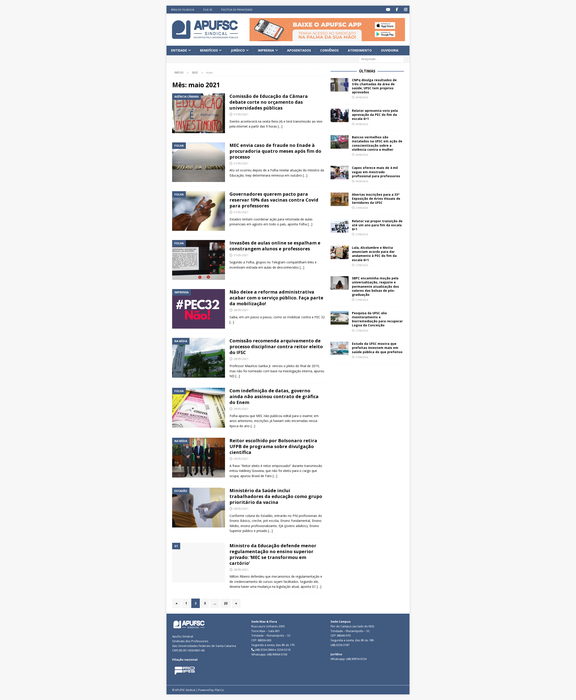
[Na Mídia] (198, 358)
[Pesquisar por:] (381, 59)
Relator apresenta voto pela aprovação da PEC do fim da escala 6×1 (375, 114)
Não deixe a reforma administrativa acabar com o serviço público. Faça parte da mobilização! (276, 298)
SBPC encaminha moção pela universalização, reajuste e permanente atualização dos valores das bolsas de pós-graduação (375, 286)
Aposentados (299, 50)
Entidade (179, 50)
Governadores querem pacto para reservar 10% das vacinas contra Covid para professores (274, 200)
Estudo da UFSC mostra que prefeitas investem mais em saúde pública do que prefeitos (377, 347)
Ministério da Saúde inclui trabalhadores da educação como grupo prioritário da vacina (276, 496)
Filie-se (207, 9)
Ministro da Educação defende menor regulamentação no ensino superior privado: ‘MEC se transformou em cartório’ (273, 554)
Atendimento (360, 50)
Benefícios (209, 50)
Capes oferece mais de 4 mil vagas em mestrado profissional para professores (376, 172)
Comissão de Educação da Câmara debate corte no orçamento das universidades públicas (269, 102)
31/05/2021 (241, 114)
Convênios (329, 50)
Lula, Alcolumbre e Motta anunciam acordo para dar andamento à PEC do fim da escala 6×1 (374, 253)
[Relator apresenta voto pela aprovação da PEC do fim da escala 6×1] (340, 115)
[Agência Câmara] (198, 113)
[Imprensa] (198, 309)
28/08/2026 (362, 97)
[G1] (198, 563)
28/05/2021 (241, 310)
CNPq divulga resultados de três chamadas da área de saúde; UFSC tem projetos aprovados (374, 86)
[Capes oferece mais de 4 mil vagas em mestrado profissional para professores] (340, 172)
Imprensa (266, 50)
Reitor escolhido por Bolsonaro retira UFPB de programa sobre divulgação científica (273, 446)
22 (225, 603)
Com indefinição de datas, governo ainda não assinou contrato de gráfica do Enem (274, 396)
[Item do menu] (388, 9)
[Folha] (198, 162)
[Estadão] (198, 507)
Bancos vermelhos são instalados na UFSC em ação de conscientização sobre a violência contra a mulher (377, 143)
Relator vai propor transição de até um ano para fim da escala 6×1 (377, 225)
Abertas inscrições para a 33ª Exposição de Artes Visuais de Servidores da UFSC (376, 198)
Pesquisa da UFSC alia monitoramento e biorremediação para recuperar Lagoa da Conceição (377, 319)
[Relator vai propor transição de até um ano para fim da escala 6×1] (340, 226)
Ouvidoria (389, 50)
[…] (280, 126)
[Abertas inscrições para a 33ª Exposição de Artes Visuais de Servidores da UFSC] (340, 199)
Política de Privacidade (236, 9)
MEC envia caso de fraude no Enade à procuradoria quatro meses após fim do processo (275, 151)
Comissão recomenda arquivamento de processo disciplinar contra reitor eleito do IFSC (276, 346)
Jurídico (238, 50)
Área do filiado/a (182, 9)
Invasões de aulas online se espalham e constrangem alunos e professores (275, 246)
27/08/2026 (362, 207)
